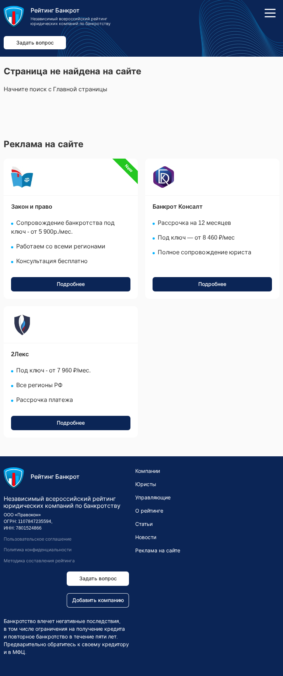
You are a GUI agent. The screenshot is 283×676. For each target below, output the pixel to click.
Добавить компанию (98, 600)
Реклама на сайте (157, 550)
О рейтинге (149, 511)
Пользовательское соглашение (37, 539)
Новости (145, 537)
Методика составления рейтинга (39, 560)
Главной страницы (80, 89)
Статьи (144, 524)
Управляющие (153, 497)
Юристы (145, 484)
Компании (147, 471)
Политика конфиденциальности (37, 549)
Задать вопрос (35, 43)
